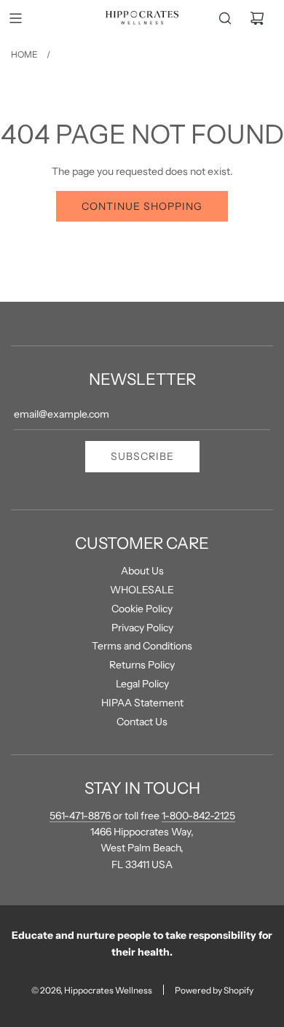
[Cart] (257, 18)
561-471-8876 (80, 815)
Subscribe (142, 456)
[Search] (225, 18)
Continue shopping (142, 206)
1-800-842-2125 (198, 815)
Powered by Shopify (214, 990)
